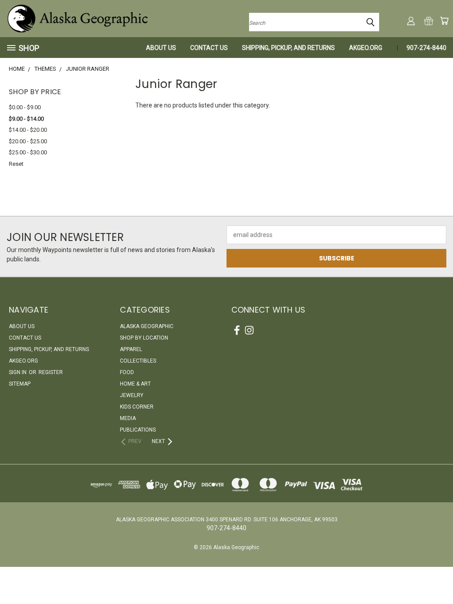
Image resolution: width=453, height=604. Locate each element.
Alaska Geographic (146, 326)
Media (128, 418)
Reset (16, 164)
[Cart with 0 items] (444, 20)
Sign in (18, 372)
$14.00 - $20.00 (28, 129)
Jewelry (131, 395)
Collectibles (138, 361)
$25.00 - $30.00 (28, 152)
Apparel (131, 349)
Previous (439, 576)
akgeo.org (365, 47)
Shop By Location (144, 338)
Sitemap (20, 384)
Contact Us (209, 47)
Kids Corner (137, 407)
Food (127, 372)
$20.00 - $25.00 (28, 141)
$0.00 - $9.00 (25, 107)
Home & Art (135, 384)
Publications (138, 430)
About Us (161, 47)
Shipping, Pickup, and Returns (288, 47)
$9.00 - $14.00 (26, 118)
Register (50, 372)
